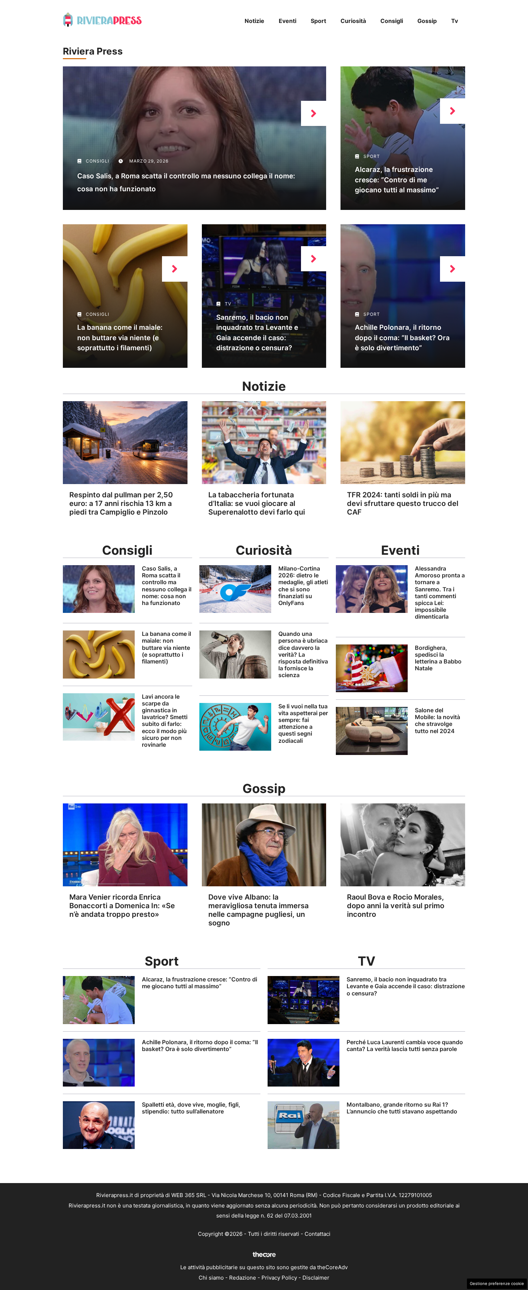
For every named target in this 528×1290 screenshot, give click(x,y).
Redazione (242, 1277)
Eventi (287, 20)
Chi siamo (211, 1277)
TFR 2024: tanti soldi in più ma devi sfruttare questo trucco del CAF (402, 503)
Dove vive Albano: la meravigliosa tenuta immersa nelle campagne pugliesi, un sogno (258, 910)
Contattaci (317, 1233)
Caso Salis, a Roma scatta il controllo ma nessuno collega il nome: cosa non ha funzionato (166, 585)
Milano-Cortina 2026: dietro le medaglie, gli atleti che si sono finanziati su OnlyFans (303, 585)
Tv (454, 20)
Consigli (391, 20)
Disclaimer (315, 1277)
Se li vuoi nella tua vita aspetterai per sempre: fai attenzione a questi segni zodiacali (303, 723)
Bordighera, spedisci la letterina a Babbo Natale (438, 658)
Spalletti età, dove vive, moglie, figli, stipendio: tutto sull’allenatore (191, 1108)
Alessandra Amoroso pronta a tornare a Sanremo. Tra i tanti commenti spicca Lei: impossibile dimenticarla (440, 592)
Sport (318, 20)
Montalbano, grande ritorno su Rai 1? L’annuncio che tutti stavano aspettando (402, 1108)
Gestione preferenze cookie (497, 1283)
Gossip (427, 20)
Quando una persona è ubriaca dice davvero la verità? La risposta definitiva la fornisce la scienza (303, 654)
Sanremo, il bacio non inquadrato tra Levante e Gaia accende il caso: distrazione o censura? (406, 986)
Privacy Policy (279, 1277)
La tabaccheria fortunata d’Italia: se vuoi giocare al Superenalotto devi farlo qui (256, 503)
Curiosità (353, 20)
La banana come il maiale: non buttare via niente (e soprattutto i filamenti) (120, 337)
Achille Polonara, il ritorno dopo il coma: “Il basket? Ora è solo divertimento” (402, 337)
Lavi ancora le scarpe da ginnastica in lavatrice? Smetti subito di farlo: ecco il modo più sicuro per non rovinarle (164, 720)
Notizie (254, 20)
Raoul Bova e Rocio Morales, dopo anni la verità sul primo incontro (395, 906)
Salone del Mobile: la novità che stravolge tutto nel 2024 (437, 721)
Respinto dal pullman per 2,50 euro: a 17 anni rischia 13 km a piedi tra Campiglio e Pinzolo (121, 503)
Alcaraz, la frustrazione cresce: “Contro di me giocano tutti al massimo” (397, 179)
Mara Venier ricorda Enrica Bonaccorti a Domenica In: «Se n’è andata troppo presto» (122, 906)
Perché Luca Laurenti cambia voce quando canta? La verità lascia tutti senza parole (405, 1045)
